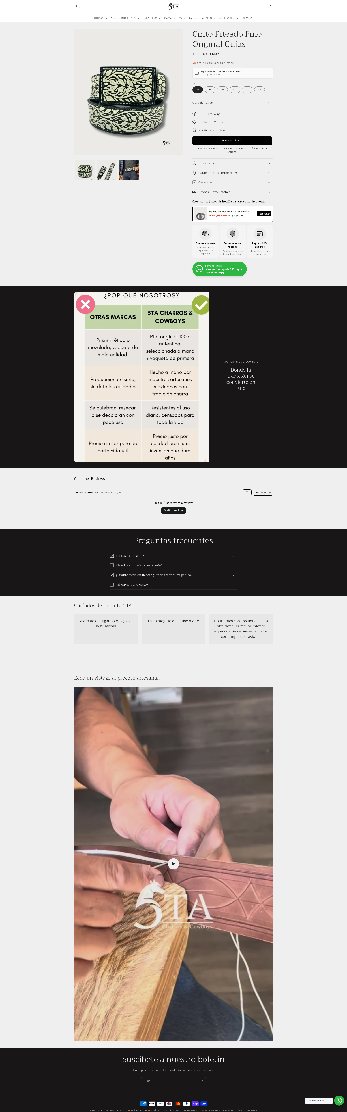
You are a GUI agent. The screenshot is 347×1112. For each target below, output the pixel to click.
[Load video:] (173, 864)
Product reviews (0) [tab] (87, 492)
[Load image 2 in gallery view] (107, 170)
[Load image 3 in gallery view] (129, 170)
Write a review (173, 510)
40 (235, 89)
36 (210, 89)
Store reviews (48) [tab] (111, 492)
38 (222, 89)
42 (247, 89)
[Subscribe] (202, 1081)
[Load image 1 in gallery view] (85, 170)
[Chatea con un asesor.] (339, 1101)
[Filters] (247, 492)
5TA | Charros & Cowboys (111, 1110)
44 (259, 89)
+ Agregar (264, 213)
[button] (78, 6)
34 (197, 89)
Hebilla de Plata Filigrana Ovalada (229, 211)
